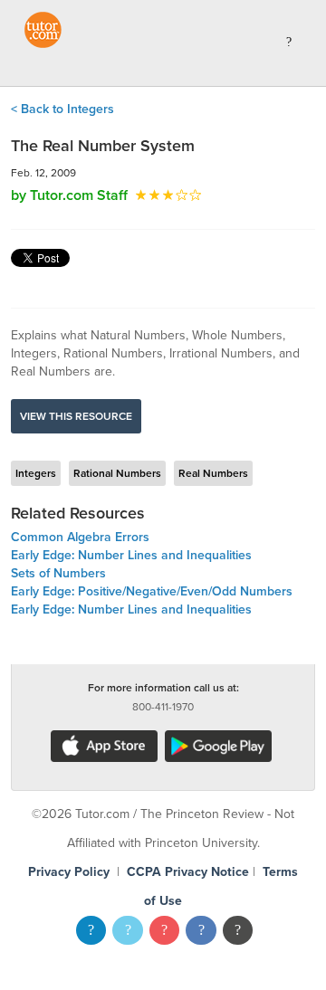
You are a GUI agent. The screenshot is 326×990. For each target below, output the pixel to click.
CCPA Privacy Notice (188, 872)
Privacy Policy (69, 872)
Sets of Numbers (58, 573)
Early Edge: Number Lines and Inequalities (131, 555)
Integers (35, 473)
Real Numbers (213, 473)
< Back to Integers (62, 109)
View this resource (76, 416)
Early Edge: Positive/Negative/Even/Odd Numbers (151, 591)
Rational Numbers (117, 473)
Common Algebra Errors (80, 537)
